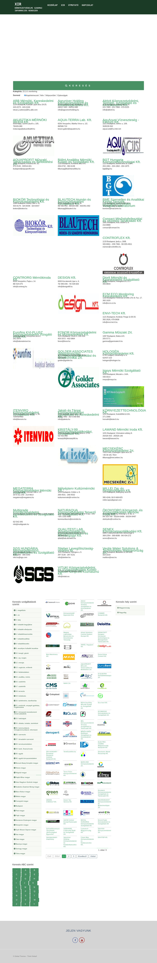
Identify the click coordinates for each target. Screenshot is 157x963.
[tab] (27, 610)
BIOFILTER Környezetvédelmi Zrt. (87, 764)
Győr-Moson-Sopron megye (25, 830)
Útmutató (73, 5)
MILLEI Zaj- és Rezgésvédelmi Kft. (117, 489)
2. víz (17, 615)
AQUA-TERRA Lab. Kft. (75, 120)
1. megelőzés (20, 610)
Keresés (80, 85)
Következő (82, 856)
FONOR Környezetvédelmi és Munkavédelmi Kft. (77, 333)
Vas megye (19, 834)
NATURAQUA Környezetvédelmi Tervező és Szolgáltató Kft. (77, 512)
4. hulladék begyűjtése (23, 624)
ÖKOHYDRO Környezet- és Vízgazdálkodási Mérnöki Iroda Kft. (123, 512)
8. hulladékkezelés (22, 644)
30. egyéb (19, 754)
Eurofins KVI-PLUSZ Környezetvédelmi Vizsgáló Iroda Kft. (32, 334)
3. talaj (18, 620)
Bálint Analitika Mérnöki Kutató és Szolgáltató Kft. (76, 161)
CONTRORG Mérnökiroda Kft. (32, 278)
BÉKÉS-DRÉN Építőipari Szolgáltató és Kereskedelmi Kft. (86, 735)
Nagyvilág (122, 612)
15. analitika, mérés (22, 677)
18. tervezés (20, 691)
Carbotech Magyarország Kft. (86, 830)
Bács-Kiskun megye (22, 792)
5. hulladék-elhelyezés (23, 629)
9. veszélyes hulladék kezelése (26, 648)
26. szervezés (20, 734)
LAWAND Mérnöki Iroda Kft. (123, 429)
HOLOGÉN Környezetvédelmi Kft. (118, 352)
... (16, 870)
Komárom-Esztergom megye (26, 820)
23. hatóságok (20, 718)
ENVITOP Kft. (103, 837)
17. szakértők (20, 686)
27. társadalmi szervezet (24, 739)
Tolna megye (20, 853)
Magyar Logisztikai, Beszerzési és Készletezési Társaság (69, 636)
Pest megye (19, 811)
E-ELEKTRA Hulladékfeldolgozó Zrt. (105, 675)
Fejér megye (20, 815)
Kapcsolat (87, 5)
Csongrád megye (21, 801)
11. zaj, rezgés (20, 658)
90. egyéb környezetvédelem (26, 758)
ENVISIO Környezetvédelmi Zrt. (104, 830)
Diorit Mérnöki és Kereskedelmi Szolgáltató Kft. (121, 279)
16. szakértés (20, 682)
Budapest (19, 806)
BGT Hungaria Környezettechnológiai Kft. (122, 161)
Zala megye (19, 839)
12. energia (19, 663)
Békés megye (20, 796)
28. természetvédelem (23, 744)
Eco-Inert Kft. (103, 703)
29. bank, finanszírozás (24, 749)
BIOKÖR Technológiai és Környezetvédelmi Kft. (31, 200)
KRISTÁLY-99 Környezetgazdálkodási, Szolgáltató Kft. (75, 431)
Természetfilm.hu (70, 751)
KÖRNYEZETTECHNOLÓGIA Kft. (124, 411)
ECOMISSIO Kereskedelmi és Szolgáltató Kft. (104, 713)
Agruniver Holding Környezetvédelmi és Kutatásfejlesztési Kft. (73, 103)
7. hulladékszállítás (22, 639)
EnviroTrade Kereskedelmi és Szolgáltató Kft (104, 822)
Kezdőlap (52, 5)
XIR (63, 5)
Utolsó (93, 856)
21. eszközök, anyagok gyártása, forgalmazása (27, 706)
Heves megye (20, 768)
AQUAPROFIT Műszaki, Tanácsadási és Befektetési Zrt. (33, 162)
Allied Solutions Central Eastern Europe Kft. (86, 634)
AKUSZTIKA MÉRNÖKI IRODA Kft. (30, 121)
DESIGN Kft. (67, 277)
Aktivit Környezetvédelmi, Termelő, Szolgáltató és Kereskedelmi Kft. (121, 103)
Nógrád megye (21, 773)
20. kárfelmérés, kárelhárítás (26, 701)
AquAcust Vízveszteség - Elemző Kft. (121, 121)
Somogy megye (21, 849)
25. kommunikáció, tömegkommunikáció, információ (25, 729)
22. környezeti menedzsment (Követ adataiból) (25, 713)
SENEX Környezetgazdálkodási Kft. (122, 530)
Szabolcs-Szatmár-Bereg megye (27, 787)
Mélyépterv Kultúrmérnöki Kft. (76, 489)
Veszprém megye (21, 825)
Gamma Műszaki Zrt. (118, 332)
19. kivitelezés (20, 696)
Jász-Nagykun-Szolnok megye (26, 782)
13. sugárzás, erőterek (23, 667)
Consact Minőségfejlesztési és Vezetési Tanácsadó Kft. (122, 220)
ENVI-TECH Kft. (114, 313)
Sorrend (16, 95)
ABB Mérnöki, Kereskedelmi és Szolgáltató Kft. (33, 102)
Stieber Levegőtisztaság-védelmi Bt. (76, 549)
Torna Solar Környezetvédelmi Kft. (70, 773)
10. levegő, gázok (22, 653)
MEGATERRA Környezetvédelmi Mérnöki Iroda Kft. (32, 490)
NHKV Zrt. (67, 683)
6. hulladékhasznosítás (23, 634)
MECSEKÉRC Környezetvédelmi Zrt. (118, 449)
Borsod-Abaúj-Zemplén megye (26, 763)
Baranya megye (21, 844)
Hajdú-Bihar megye (22, 777)
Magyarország (124, 608)
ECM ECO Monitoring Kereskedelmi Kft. (118, 295)
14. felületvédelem (22, 672)
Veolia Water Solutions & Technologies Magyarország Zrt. (123, 550)
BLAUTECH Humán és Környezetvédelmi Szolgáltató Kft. (74, 201)
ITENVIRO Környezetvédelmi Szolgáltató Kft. (26, 412)
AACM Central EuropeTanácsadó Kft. (70, 822)
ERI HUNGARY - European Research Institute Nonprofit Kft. (52, 755)
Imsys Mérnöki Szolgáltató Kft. (122, 371)
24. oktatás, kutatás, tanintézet (26, 723)
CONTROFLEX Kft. (117, 238)
